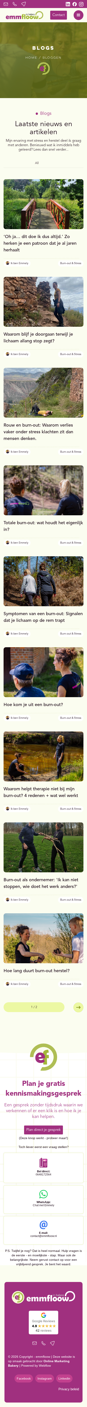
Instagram (44, 1378)
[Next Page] (78, 1007)
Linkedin (64, 1378)
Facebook (24, 1378)
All (37, 163)
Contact (58, 15)
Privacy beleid (68, 1389)
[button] (78, 15)
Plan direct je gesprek (43, 1130)
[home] (23, 15)
